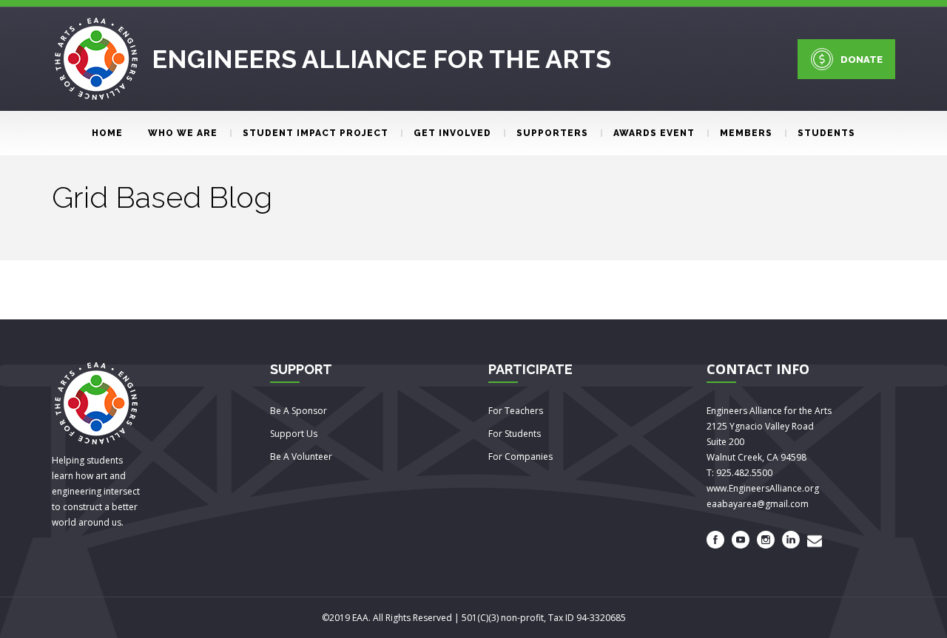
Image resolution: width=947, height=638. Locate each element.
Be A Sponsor (298, 410)
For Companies (520, 456)
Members (746, 133)
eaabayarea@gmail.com (758, 504)
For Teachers (515, 410)
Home (107, 133)
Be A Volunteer (301, 456)
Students (826, 133)
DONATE (861, 59)
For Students (514, 433)
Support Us (293, 433)
